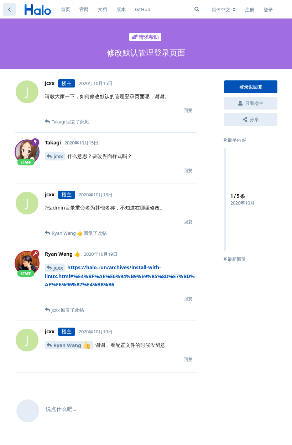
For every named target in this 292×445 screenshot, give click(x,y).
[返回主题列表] (9, 9)
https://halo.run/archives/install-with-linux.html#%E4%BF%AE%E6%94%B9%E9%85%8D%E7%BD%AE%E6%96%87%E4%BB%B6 (120, 276)
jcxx (58, 156)
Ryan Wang (68, 345)
